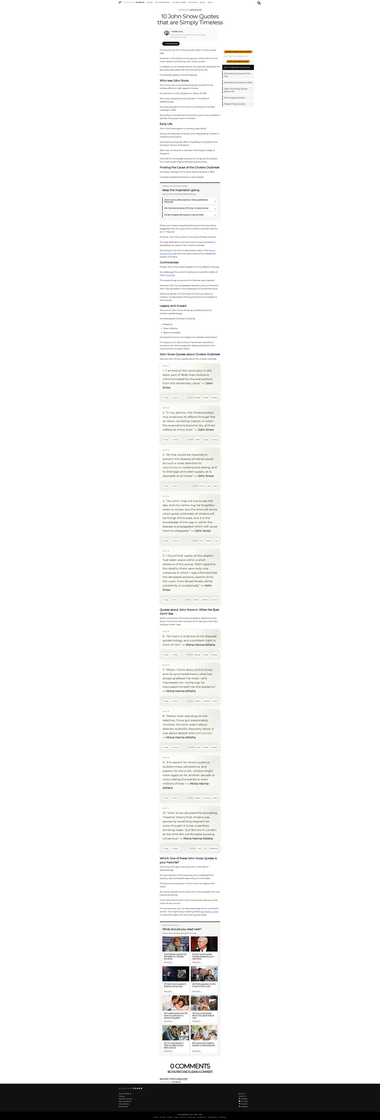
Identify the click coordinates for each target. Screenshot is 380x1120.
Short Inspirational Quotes (237, 67)
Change (205, 439)
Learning (214, 439)
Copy (166, 397)
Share (176, 397)
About (210, 2)
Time (201, 541)
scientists (170, 275)
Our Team (163, 1117)
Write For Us (183, 1117)
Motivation (193, 2)
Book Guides (123, 1106)
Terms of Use (191, 1117)
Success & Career (179, 2)
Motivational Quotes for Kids (238, 82)
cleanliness (170, 467)
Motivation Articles (125, 1099)
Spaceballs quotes (209, 911)
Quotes (150, 2)
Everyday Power (183, 10)
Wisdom (209, 541)
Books (202, 2)
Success (214, 600)
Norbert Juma (177, 31)
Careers (176, 1117)
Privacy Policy (222, 1117)
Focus (202, 486)
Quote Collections (125, 1094)
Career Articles (124, 1104)
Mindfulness (213, 848)
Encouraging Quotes (234, 97)
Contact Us (242, 1096)
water (172, 581)
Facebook (244, 1099)
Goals (209, 486)
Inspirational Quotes (196, 10)
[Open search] (259, 2)
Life (216, 541)
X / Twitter (244, 1101)
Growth (206, 397)
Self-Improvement (125, 1101)
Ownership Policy (212, 1117)
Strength (197, 397)
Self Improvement (162, 2)
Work (215, 486)
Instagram (244, 1106)
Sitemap (122, 1096)
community (203, 733)
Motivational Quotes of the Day (237, 74)
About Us (241, 1094)
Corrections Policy (201, 1117)
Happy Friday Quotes (234, 104)
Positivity (214, 397)
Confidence (205, 600)
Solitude (205, 747)
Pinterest (243, 1104)
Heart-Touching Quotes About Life (235, 90)
